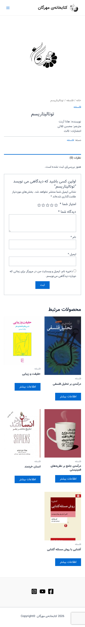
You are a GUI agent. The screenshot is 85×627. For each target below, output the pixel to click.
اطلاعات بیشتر (68, 396)
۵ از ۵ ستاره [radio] (39, 205)
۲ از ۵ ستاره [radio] (52, 205)
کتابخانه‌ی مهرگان (52, 8)
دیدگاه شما (67, 212)
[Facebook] (51, 591)
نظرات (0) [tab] (75, 158)
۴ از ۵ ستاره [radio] (43, 205)
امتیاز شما (68, 204)
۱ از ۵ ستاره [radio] (56, 205)
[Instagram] (34, 591)
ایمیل (72, 254)
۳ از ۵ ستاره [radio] (47, 205)
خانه (78, 100)
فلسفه (70, 100)
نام (73, 237)
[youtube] (42, 591)
